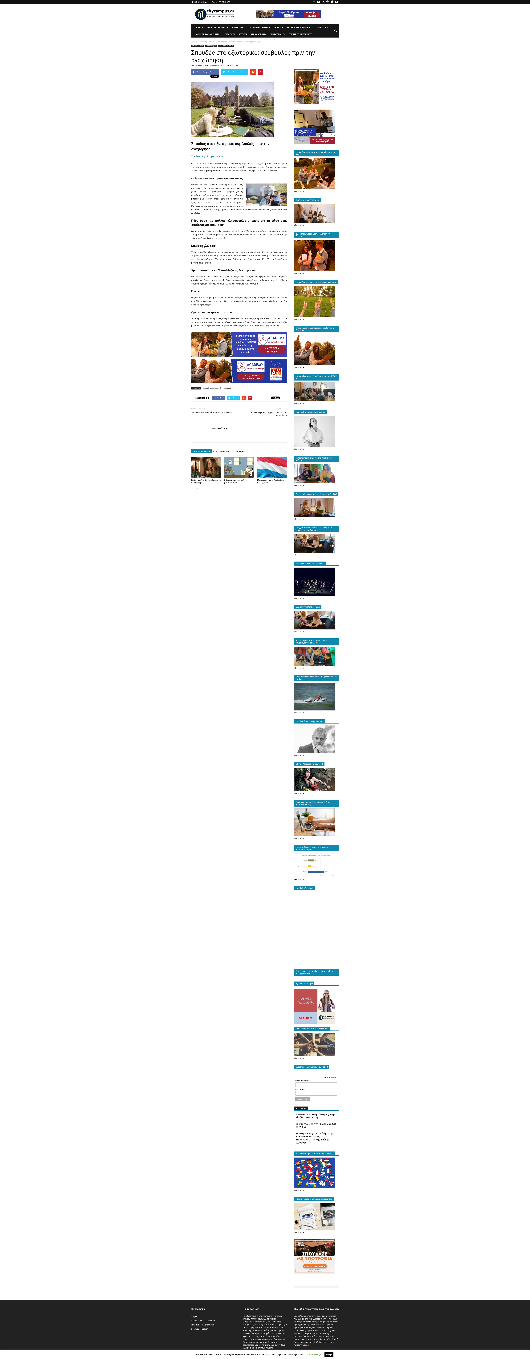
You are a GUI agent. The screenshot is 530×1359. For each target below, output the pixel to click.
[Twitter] (332, 2)
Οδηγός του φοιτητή (207, 34)
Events (243, 34)
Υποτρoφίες (238, 27)
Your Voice (320, 27)
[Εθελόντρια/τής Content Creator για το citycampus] (206, 467)
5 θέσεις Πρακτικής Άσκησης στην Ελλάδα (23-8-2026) (315, 1116)
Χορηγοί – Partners (200, 1329)
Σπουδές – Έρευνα (216, 27)
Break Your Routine (297, 27)
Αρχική (199, 27)
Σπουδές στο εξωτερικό (226, 46)
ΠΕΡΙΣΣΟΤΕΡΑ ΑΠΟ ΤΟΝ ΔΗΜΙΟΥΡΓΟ (229, 451)
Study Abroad (258, 34)
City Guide (230, 34)
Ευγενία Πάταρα (201, 66)
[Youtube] (337, 2)
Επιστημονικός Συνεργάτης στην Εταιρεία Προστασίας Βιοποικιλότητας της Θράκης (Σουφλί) (314, 1138)
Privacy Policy (277, 34)
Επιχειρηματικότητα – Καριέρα (264, 27)
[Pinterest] (327, 2)
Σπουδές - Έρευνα (197, 46)
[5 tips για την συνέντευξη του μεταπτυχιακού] (239, 467)
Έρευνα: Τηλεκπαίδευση (301, 34)
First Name (300, 1089)
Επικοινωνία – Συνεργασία (203, 1320)
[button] (335, 31)
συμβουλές (228, 388)
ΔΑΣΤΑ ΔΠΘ (301, 1108)
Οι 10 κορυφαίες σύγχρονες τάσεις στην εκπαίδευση (268, 414)
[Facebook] (314, 2)
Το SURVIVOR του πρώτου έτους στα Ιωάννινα (212, 412)
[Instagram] (318, 2)
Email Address (302, 1080)
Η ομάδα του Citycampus (202, 1324)
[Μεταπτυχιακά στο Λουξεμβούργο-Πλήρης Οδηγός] (272, 467)
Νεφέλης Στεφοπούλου (209, 156)
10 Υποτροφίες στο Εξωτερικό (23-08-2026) (316, 1125)
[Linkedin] (323, 2)
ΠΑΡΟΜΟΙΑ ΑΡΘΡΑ (201, 451)
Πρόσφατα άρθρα (211, 46)
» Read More (299, 191)
